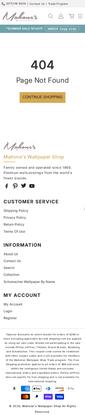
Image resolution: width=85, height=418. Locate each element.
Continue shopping (42, 97)
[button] (78, 16)
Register (10, 318)
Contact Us (37, 3)
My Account (13, 304)
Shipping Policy (16, 211)
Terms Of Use (14, 231)
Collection (11, 275)
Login (8, 311)
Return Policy (14, 224)
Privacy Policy (15, 217)
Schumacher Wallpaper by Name (29, 282)
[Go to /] (20, 16)
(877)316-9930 (16, 3)
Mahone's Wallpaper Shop (41, 406)
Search (9, 268)
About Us (11, 254)
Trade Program (58, 3)
